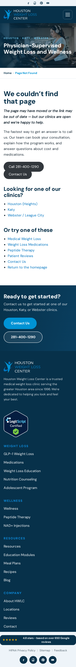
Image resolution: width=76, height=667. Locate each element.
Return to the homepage (27, 267)
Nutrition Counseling (20, 479)
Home (8, 73)
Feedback (60, 650)
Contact (10, 626)
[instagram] (34, 3)
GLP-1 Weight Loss (19, 454)
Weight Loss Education (22, 471)
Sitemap (45, 650)
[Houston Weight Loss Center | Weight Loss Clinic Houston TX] (20, 14)
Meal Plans (12, 563)
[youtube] (47, 3)
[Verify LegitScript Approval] (16, 424)
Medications (14, 462)
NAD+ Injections (17, 525)
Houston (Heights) (22, 204)
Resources (12, 546)
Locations (11, 609)
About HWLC (14, 601)
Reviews (10, 618)
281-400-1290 (23, 337)
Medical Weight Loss (24, 239)
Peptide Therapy (21, 250)
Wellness (11, 508)
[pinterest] (41, 3)
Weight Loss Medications (28, 244)
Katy (11, 209)
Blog (7, 580)
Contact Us (18, 174)
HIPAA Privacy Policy (22, 650)
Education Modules (19, 555)
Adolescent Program (20, 488)
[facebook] (28, 3)
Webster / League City (26, 215)
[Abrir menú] (67, 14)
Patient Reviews (20, 256)
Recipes (10, 571)
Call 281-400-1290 (24, 167)
